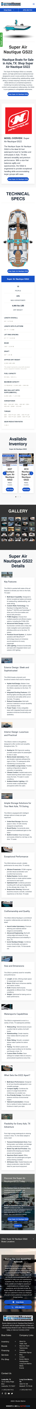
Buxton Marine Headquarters (24, 1360)
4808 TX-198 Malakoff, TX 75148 (25, 1385)
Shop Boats (7, 10)
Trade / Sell (23, 1343)
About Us (22, 1341)
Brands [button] (4, 1346)
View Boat (10, 489)
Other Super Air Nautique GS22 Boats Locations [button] (14, 1240)
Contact (21, 1357)
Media (21, 1366)
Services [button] (4, 1355)
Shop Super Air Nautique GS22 (18, 94)
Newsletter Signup (25, 1352)
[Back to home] (11, 4)
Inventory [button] (5, 1341)
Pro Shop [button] (5, 1359)
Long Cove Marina (25, 1363)
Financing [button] (5, 1350)
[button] (34, 4)
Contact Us (18, 1226)
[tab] (15, 496)
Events (21, 1368)
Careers (22, 1350)
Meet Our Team (24, 1346)
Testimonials (23, 1348)
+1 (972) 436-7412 (7, 1390)
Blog (20, 1355)
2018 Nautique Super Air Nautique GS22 (26, 474)
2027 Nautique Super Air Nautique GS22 (9, 474)
